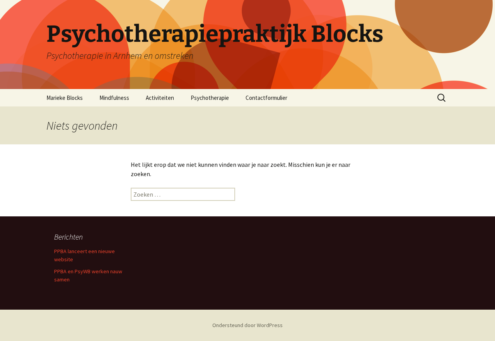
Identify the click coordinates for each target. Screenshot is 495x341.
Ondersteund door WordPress (247, 325)
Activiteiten (160, 97)
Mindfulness (114, 97)
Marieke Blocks (64, 97)
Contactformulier (266, 97)
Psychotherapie (210, 97)
